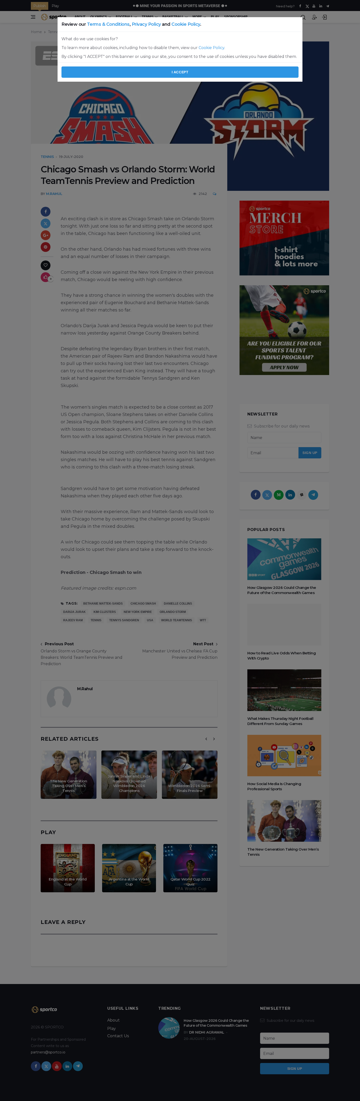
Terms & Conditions (108, 24)
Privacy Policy (146, 24)
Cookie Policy (185, 24)
